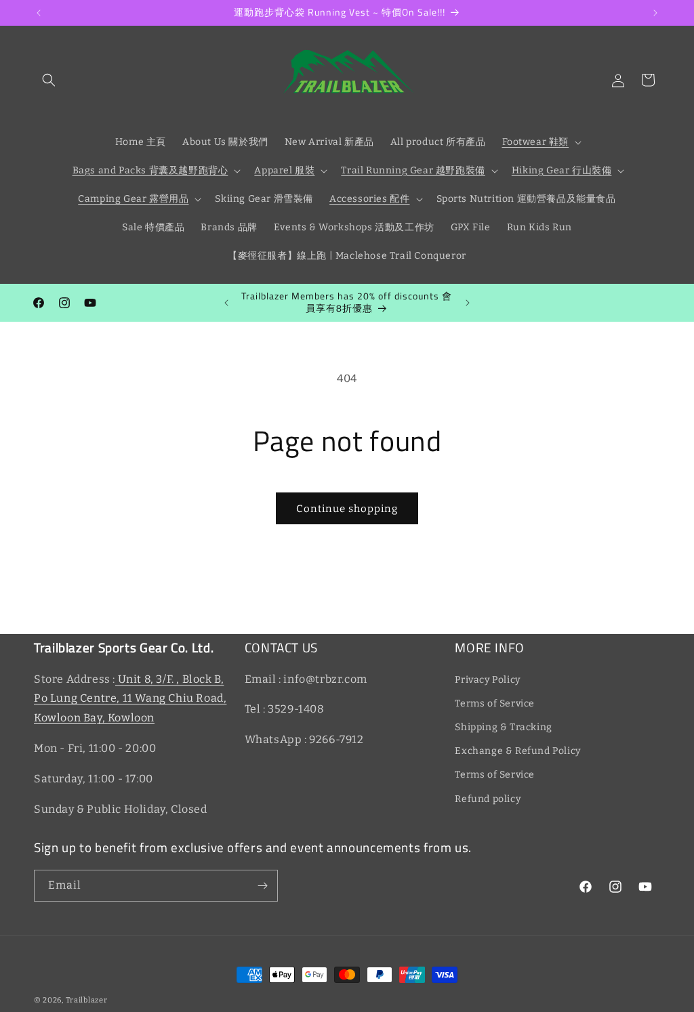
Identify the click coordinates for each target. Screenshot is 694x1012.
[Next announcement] (655, 13)
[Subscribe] (262, 886)
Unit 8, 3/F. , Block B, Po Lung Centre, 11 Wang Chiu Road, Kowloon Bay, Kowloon (130, 699)
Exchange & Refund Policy (517, 751)
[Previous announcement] (39, 13)
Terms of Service (495, 703)
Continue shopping (347, 509)
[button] (49, 80)
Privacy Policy (487, 680)
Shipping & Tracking (503, 727)
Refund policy (487, 799)
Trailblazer (87, 1000)
